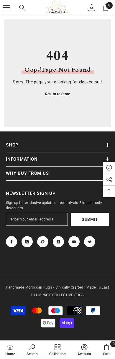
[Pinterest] (42, 241)
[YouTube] (74, 241)
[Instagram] (27, 241)
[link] (32, 350)
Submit (90, 219)
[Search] (22, 7)
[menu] (6, 7)
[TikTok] (58, 241)
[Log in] (91, 7)
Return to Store (57, 94)
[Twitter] (89, 241)
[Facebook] (11, 241)
